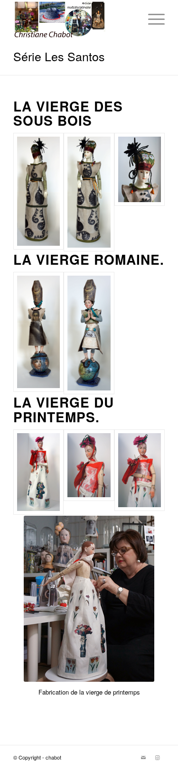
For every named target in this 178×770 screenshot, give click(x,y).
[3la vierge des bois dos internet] (38, 192)
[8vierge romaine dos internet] (38, 333)
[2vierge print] (89, 472)
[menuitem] (152, 19)
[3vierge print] (139, 472)
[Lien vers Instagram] (157, 757)
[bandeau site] (73, 19)
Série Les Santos (59, 56)
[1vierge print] (38, 472)
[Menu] (152, 19)
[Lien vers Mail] (143, 757)
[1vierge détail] (139, 192)
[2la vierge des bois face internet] (89, 192)
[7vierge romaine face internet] (89, 333)
